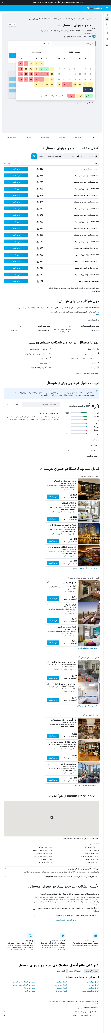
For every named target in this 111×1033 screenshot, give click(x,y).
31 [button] (85, 89)
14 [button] (64, 74)
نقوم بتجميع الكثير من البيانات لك (86, 1011)
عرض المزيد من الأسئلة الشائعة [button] (66, 920)
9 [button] (90, 74)
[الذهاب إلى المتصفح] (107, 33)
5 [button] (74, 69)
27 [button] (69, 84)
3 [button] (85, 69)
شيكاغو (50, 19)
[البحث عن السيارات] (107, 24)
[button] (2, 2)
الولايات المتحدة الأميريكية (77, 19)
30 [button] (90, 89)
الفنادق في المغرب (93, 982)
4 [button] (79, 69)
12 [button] (75, 74)
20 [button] (69, 79)
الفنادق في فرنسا (29, 988)
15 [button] (59, 74)
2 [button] (90, 69)
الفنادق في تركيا (94, 985)
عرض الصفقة (52, 497)
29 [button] (59, 84)
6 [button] (69, 69)
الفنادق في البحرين (93, 988)
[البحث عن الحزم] (107, 28)
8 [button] (59, 69)
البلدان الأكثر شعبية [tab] (91, 971)
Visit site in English (40, 2)
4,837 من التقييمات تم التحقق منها (76, 36)
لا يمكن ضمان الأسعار (53, 1001)
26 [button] (75, 84)
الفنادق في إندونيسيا (61, 985)
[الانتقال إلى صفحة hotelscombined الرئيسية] (94, 8)
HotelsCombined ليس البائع (88, 1007)
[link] (85, 568)
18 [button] (80, 79)
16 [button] (90, 79)
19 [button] (75, 79)
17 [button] (85, 79)
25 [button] (80, 84)
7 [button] (64, 69)
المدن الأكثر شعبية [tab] (75, 971)
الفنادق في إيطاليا (61, 991)
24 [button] (85, 84)
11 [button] (80, 74)
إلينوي (59, 19)
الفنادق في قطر (62, 982)
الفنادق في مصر (62, 988)
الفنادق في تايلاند (30, 991)
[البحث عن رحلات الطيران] (107, 15)
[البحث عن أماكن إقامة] (107, 19)
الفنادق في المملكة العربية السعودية (24, 982)
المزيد (97, 314)
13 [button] (69, 74)
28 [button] (64, 84)
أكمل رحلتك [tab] (61, 971)
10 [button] (85, 74)
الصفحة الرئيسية (91, 19)
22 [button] (59, 79)
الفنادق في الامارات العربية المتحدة (24, 985)
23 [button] (90, 84)
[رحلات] (107, 39)
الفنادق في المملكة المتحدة (90, 991)
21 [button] (64, 79)
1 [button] (59, 63)
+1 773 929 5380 (88, 33)
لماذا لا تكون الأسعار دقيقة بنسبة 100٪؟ (84, 1015)
